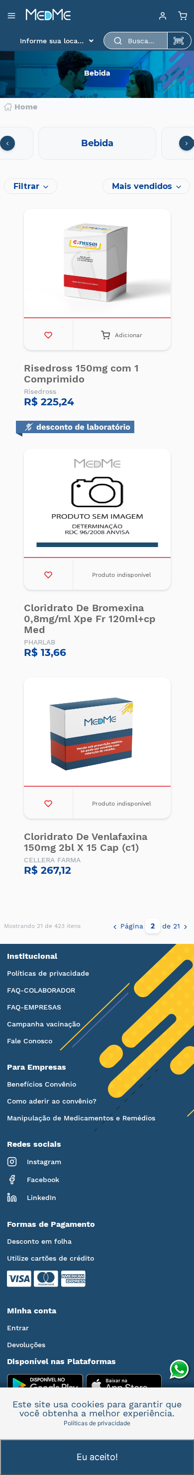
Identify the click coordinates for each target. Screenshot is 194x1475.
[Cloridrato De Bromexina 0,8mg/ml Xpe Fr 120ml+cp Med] (97, 504)
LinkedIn (41, 1197)
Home (25, 106)
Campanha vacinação (43, 1024)
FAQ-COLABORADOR (41, 990)
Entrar (18, 1328)
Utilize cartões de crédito (50, 1258)
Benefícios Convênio (41, 1084)
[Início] (48, 15)
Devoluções (26, 1345)
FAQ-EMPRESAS (34, 1007)
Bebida (97, 143)
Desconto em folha (39, 1241)
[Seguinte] (185, 926)
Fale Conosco (29, 1041)
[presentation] (7, 143)
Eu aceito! (97, 1457)
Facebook (43, 1180)
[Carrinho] (182, 15)
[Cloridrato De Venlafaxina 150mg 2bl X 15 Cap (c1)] (97, 733)
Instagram (44, 1162)
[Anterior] (114, 926)
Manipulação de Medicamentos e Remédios (81, 1118)
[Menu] (162, 15)
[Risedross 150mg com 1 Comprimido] (97, 264)
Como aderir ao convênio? (52, 1101)
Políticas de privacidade (48, 973)
